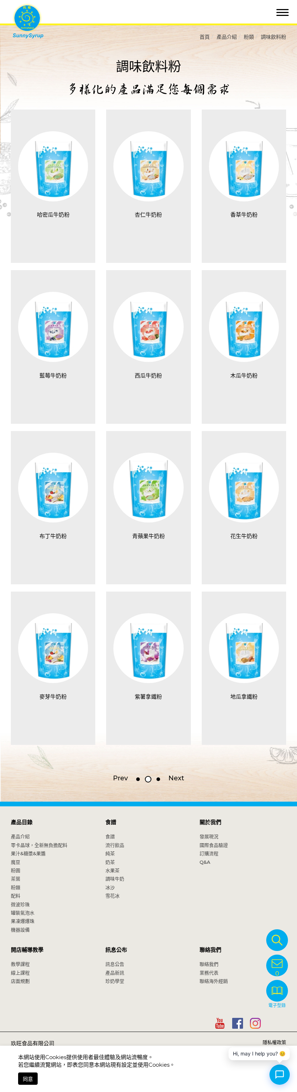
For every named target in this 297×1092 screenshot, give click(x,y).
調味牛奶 (114, 879)
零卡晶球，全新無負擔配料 (39, 845)
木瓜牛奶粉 (244, 375)
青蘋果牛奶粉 (148, 536)
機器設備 (20, 930)
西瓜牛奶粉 (148, 375)
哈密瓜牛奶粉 (53, 214)
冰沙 (110, 887)
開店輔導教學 (27, 949)
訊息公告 (114, 964)
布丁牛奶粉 (53, 536)
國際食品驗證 (214, 845)
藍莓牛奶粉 (53, 375)
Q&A (205, 862)
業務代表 (209, 973)
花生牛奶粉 (244, 536)
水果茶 (112, 870)
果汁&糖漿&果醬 (28, 853)
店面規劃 (20, 981)
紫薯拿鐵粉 (148, 696)
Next (176, 778)
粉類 (249, 37)
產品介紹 (227, 37)
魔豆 (15, 862)
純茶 (110, 853)
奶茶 (110, 862)
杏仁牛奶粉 (148, 214)
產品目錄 (22, 822)
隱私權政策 (274, 1042)
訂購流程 (209, 853)
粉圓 (15, 870)
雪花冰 (112, 896)
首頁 (205, 37)
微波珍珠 (20, 904)
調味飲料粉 (273, 37)
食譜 (110, 822)
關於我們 (210, 822)
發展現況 (209, 836)
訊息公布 (116, 949)
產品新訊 (114, 973)
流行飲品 (114, 845)
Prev (120, 778)
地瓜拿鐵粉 (244, 696)
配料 (15, 896)
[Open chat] (279, 1075)
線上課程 (20, 973)
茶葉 (15, 879)
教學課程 (20, 964)
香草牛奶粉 (244, 214)
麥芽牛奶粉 (53, 696)
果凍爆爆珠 (22, 921)
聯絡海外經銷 (214, 981)
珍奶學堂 (114, 981)
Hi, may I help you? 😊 (259, 1053)
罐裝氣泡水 (22, 913)
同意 (28, 1079)
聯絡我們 (210, 949)
